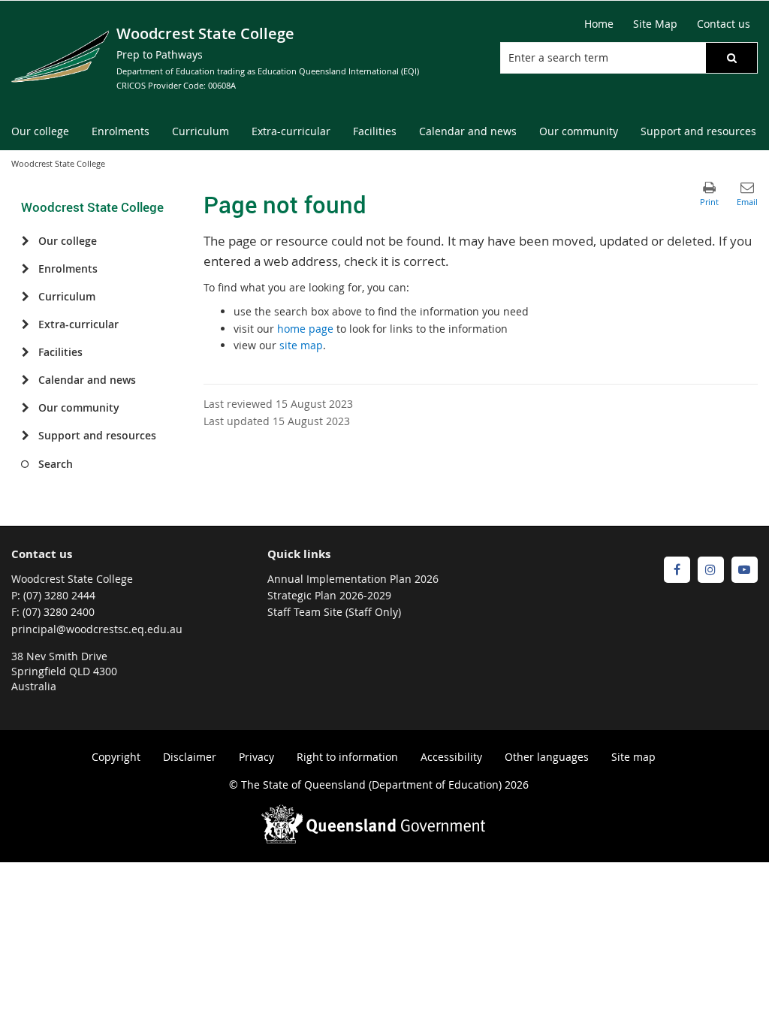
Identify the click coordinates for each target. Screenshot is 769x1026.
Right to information (347, 757)
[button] (731, 58)
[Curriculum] (25, 296)
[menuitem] (40, 131)
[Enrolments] (25, 268)
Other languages (547, 757)
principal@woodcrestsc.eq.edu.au (96, 629)
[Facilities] (25, 352)
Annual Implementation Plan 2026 (353, 579)
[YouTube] (744, 570)
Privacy (256, 757)
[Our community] (25, 407)
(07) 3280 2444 (59, 595)
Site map (633, 757)
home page (305, 328)
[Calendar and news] (25, 380)
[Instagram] (711, 570)
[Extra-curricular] (25, 324)
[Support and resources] (25, 435)
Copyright (116, 757)
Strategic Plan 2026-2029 (329, 595)
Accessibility (451, 757)
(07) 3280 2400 (59, 612)
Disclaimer (189, 757)
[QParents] (643, 570)
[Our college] (25, 241)
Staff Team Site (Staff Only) (334, 612)
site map (301, 345)
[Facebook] (677, 570)
